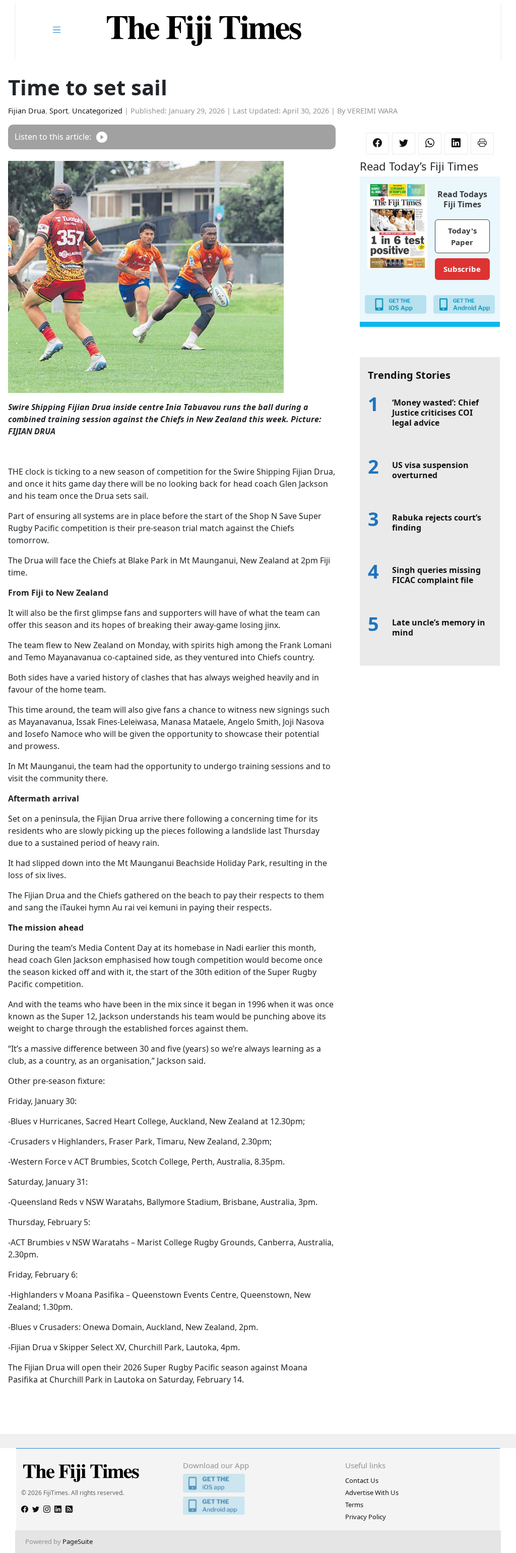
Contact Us (361, 1480)
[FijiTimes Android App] (258, 1506)
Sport (58, 111)
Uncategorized (97, 111)
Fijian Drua (26, 111)
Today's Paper (462, 236)
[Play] (101, 137)
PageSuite (77, 1541)
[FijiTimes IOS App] (258, 1483)
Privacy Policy (365, 1516)
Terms (354, 1504)
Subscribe (462, 269)
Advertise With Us (372, 1492)
